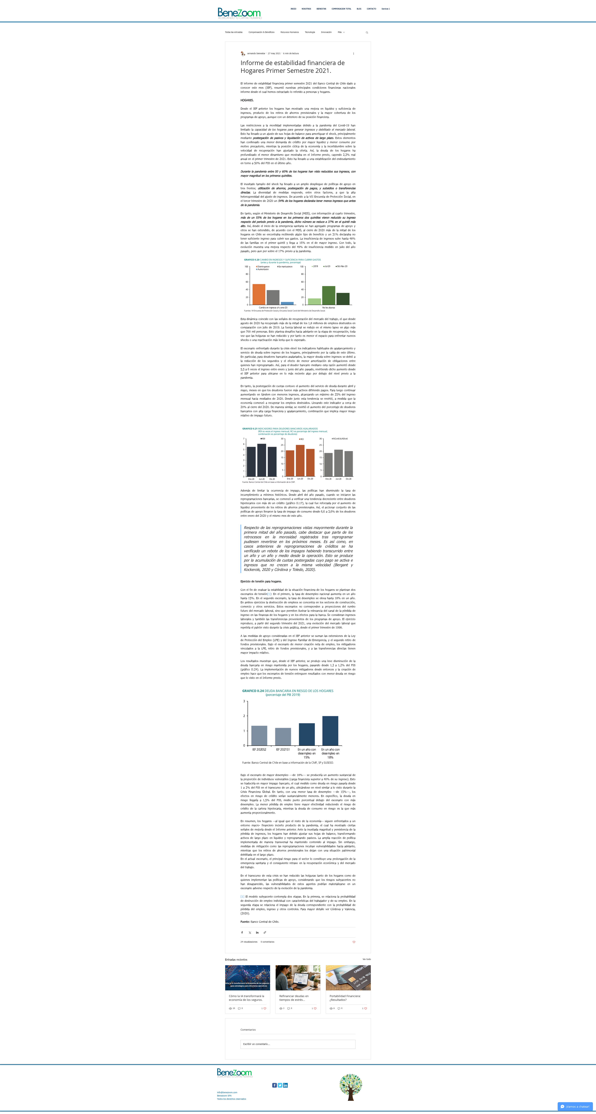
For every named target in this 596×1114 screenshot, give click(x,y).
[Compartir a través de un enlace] (264, 932)
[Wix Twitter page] (280, 1085)
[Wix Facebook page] (274, 1085)
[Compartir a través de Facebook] (242, 932)
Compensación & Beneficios (261, 32)
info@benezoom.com (227, 1092)
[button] (321, 9)
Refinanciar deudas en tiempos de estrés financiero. (294, 998)
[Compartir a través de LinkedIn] (257, 932)
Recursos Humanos (290, 32)
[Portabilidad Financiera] (348, 977)
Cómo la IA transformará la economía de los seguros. (246, 998)
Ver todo (367, 959)
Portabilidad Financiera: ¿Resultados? (345, 998)
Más (340, 32)
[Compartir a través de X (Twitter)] (249, 932)
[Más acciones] (353, 53)
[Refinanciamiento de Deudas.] (298, 977)
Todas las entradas (233, 32)
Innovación (326, 32)
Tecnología (310, 32)
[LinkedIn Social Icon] (285, 1085)
